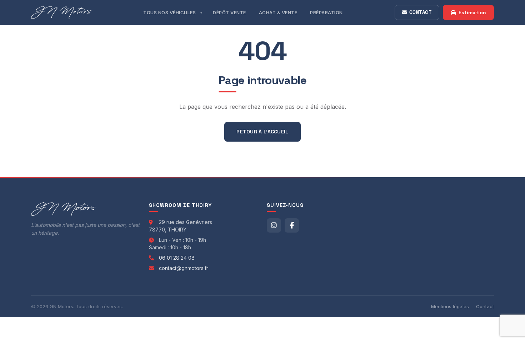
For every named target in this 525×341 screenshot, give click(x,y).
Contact (420, 12)
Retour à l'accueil (262, 131)
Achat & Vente (278, 12)
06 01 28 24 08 (177, 258)
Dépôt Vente (229, 12)
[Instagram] (274, 225)
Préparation (326, 12)
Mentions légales (450, 306)
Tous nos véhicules (169, 12)
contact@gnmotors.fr (183, 268)
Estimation (472, 12)
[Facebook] (292, 225)
